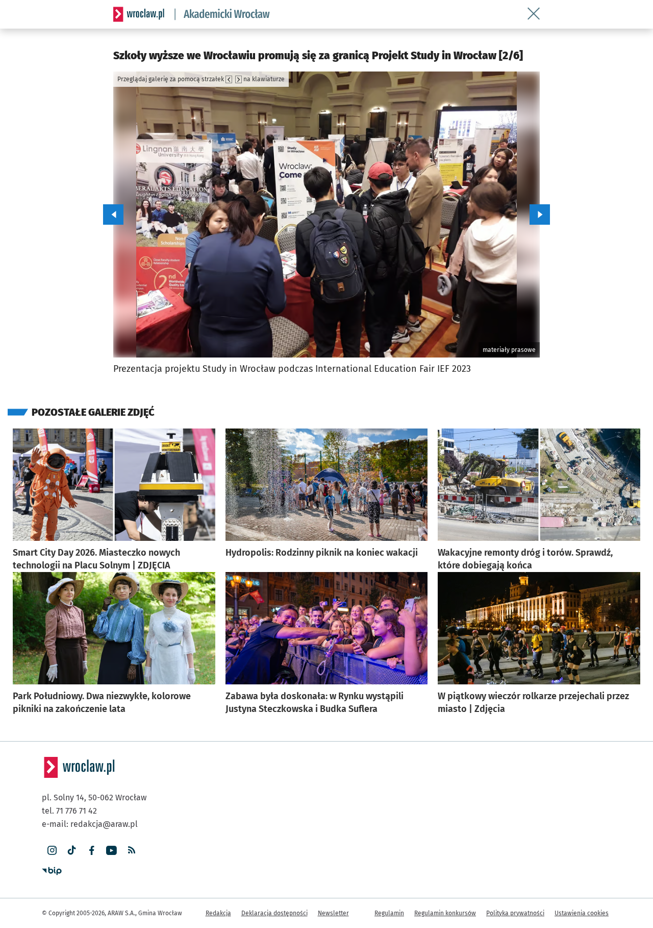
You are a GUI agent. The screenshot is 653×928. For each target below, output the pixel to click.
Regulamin (389, 913)
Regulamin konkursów (445, 913)
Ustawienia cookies (582, 913)
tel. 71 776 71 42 (69, 811)
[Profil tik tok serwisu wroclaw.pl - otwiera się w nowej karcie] (72, 850)
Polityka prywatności (515, 913)
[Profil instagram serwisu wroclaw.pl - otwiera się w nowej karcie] (52, 850)
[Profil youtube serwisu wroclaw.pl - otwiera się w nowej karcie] (111, 850)
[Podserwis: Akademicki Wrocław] (222, 14)
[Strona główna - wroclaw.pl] (138, 14)
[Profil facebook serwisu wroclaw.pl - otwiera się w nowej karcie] (92, 850)
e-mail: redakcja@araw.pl (90, 824)
